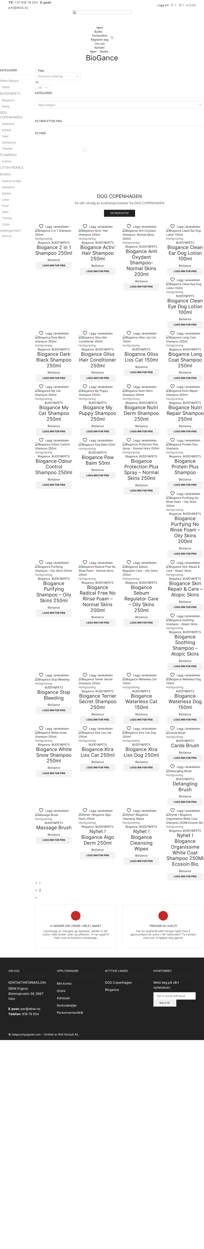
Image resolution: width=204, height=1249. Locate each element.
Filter (40, 70)
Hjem (99, 27)
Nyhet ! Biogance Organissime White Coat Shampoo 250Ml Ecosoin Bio (185, 849)
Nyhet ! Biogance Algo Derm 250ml (97, 837)
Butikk (98, 31)
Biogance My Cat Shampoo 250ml (53, 413)
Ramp (6, 106)
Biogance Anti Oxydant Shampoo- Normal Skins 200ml (141, 262)
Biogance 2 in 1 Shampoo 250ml (53, 250)
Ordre (61, 991)
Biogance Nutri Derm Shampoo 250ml (141, 413)
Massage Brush (54, 827)
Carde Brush (185, 745)
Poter (5, 205)
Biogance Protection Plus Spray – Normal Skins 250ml (141, 469)
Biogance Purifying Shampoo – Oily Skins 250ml (53, 591)
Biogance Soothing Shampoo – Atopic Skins (185, 645)
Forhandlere (99, 35)
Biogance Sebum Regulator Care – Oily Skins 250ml (141, 598)
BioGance (54, 260)
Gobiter (7, 161)
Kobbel (6, 130)
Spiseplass (9, 142)
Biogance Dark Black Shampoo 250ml (53, 360)
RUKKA (5, 174)
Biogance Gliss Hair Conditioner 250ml (97, 360)
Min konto (64, 983)
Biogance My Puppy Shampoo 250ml (97, 413)
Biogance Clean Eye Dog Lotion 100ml (185, 306)
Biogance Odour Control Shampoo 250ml (53, 466)
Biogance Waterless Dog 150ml (185, 701)
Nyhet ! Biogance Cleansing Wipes (141, 839)
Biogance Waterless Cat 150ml (141, 701)
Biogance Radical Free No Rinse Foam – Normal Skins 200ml (98, 598)
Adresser (63, 998)
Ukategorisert (10, 230)
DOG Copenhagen (118, 982)
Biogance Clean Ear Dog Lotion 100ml (185, 253)
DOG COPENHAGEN (11, 115)
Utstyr (6, 224)
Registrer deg (100, 39)
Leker (5, 199)
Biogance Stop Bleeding (53, 695)
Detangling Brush (185, 786)
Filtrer (40, 133)
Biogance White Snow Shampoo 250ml (54, 755)
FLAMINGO (8, 155)
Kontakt (100, 47)
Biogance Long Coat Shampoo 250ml (185, 360)
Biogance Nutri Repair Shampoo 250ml (185, 413)
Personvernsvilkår (70, 1013)
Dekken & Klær (11, 181)
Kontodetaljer (67, 1005)
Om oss (100, 43)
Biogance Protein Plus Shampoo (185, 466)
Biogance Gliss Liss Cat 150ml (141, 357)
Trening (7, 218)
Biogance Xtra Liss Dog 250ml (141, 752)
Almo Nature (9, 81)
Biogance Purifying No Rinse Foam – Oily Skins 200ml (185, 530)
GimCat (7, 236)
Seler (5, 136)
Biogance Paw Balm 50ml (98, 460)
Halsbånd (8, 123)
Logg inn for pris (53, 265)
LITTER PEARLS (11, 168)
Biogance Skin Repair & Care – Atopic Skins (185, 589)
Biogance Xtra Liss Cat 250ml (98, 752)
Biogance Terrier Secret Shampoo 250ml (97, 701)
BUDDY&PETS (61, 242)
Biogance (44, 242)
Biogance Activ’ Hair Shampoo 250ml (97, 253)
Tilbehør (7, 148)
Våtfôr (6, 87)
